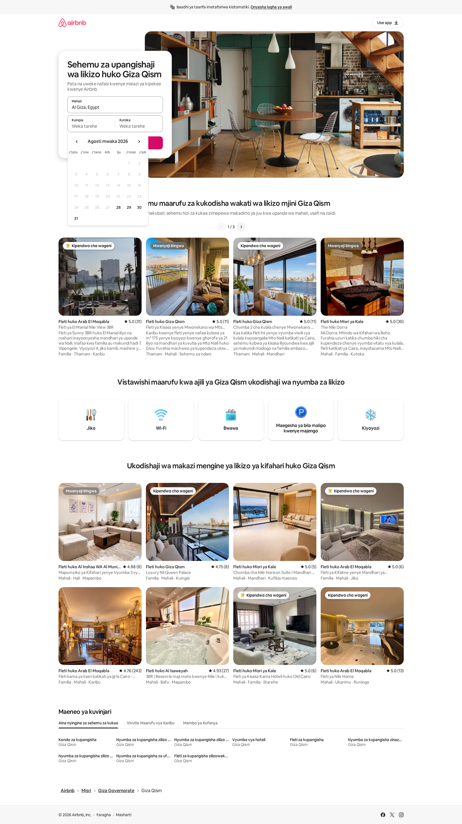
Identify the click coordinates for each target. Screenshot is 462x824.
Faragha (104, 814)
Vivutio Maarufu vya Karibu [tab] (150, 723)
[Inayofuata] (241, 227)
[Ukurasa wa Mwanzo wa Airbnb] (72, 22)
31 (76, 218)
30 (139, 207)
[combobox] (115, 107)
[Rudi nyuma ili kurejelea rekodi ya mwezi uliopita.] (76, 141)
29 (129, 207)
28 (118, 207)
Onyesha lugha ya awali (271, 7)
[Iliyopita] (221, 227)
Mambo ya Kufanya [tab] (200, 723)
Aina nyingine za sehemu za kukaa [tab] (88, 723)
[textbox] (91, 126)
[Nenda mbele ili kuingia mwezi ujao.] (139, 141)
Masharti (123, 814)
